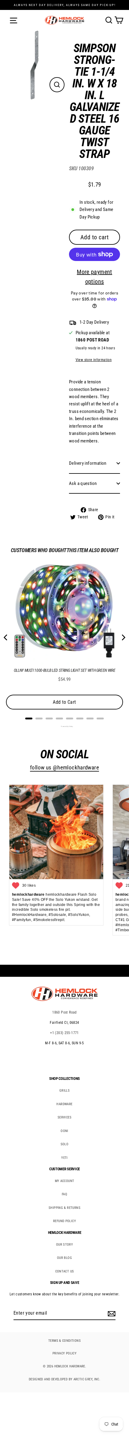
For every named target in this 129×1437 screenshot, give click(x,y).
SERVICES (64, 1117)
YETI (64, 1158)
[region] (90, 283)
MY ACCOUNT (64, 1181)
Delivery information (87, 463)
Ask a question (83, 483)
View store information (94, 360)
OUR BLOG (64, 1258)
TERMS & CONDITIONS (64, 1341)
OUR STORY (64, 1245)
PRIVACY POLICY (64, 1353)
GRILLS (64, 1091)
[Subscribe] (111, 1313)
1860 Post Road (64, 1012)
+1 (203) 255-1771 (64, 1033)
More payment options (94, 276)
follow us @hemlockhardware (64, 767)
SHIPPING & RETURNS (64, 1208)
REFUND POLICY (64, 1221)
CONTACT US (64, 1271)
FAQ (64, 1194)
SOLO (65, 1144)
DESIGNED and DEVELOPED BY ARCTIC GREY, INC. (64, 1379)
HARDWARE (64, 1104)
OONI (64, 1131)
